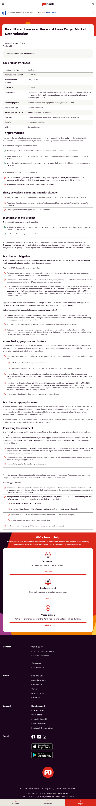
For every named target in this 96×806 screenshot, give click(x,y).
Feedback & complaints (42, 728)
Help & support (38, 706)
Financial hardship (39, 719)
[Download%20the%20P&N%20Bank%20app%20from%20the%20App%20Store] (62, 746)
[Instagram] (44, 736)
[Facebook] (33, 736)
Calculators (36, 715)
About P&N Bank (38, 680)
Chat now (48, 804)
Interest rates (37, 710)
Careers (34, 689)
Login (80, 804)
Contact (15, 804)
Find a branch (37, 667)
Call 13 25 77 (37, 647)
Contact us (36, 663)
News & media (37, 693)
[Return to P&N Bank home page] (48, 4)
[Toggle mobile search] (93, 5)
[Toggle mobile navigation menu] (3, 5)
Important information (28, 788)
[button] (93, 12)
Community (36, 684)
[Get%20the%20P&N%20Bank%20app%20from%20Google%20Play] (62, 755)
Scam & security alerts (67, 788)
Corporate (35, 697)
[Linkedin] (39, 736)
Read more (51, 12)
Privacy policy (48, 788)
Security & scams (39, 723)
